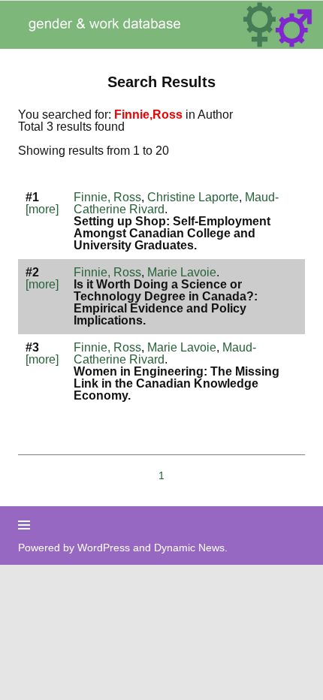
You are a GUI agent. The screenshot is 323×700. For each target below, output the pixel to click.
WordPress (103, 548)
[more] (42, 209)
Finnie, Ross (107, 197)
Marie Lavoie (181, 272)
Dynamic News (189, 548)
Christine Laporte (193, 197)
